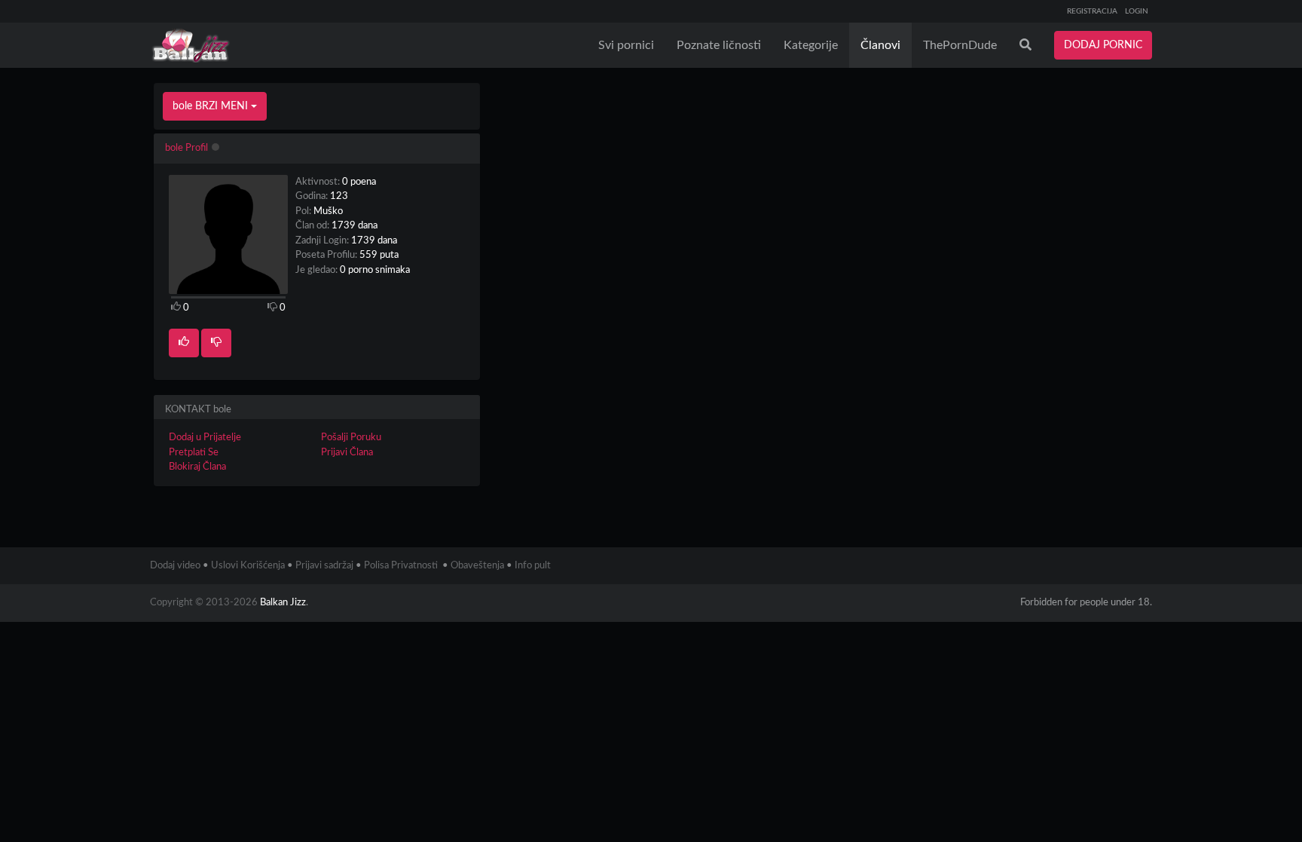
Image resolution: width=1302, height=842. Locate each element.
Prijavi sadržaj (324, 566)
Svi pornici (626, 45)
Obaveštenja (477, 566)
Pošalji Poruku (351, 437)
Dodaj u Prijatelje (205, 437)
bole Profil (186, 148)
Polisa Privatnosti (401, 566)
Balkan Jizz (283, 603)
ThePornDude (960, 45)
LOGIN (1136, 11)
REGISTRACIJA (1092, 11)
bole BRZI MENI (212, 106)
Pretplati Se (194, 453)
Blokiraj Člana (197, 467)
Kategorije (811, 45)
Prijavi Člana (347, 453)
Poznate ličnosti (719, 45)
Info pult (533, 566)
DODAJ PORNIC (1103, 45)
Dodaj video (175, 566)
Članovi (880, 45)
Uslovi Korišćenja (248, 566)
